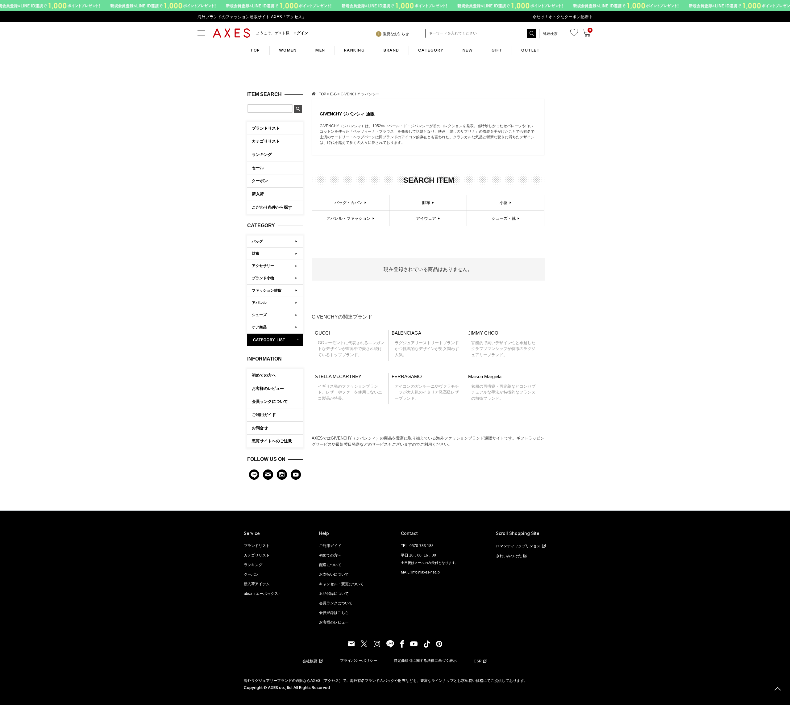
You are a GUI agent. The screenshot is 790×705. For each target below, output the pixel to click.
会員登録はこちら (334, 613)
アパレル (259, 303)
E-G (333, 94)
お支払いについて (334, 574)
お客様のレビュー (268, 388)
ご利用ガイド (264, 414)
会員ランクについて (270, 401)
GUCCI (349, 343)
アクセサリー (263, 266)
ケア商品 (259, 327)
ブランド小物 (263, 278)
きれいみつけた (509, 556)
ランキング (253, 565)
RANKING (354, 50)
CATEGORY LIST (275, 340)
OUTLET (530, 50)
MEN (320, 50)
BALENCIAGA (425, 343)
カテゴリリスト (257, 555)
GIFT (497, 50)
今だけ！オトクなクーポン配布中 (562, 17)
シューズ (259, 315)
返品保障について (334, 593)
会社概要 (309, 661)
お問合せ (260, 428)
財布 (255, 253)
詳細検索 (550, 33)
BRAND (391, 50)
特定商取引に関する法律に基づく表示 (425, 660)
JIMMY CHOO (501, 343)
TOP (255, 50)
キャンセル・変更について (341, 584)
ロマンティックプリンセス (518, 546)
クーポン (251, 574)
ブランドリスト (257, 546)
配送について (330, 565)
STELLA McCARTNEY (348, 387)
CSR (478, 661)
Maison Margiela (501, 387)
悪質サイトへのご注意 (272, 441)
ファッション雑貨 (266, 290)
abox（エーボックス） (263, 593)
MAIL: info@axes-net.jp (420, 572)
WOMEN (288, 50)
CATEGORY (431, 50)
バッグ (257, 241)
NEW (468, 50)
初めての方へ (264, 375)
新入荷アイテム (257, 584)
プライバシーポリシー (358, 660)
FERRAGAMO (425, 387)
